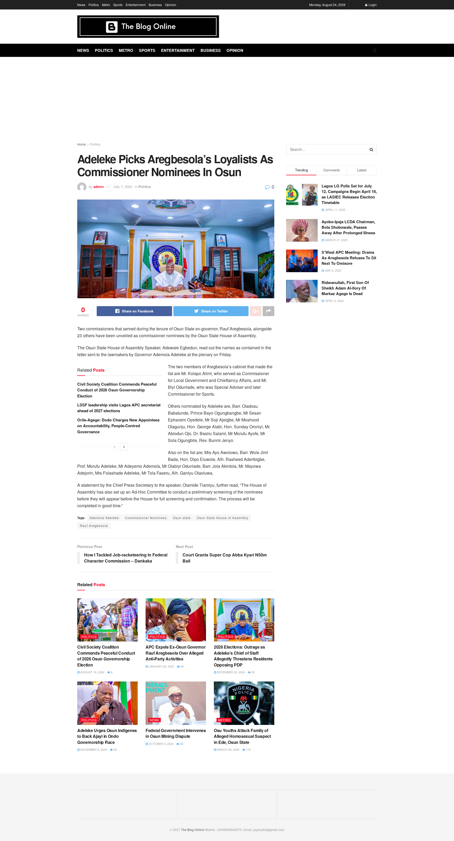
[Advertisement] (227, 96)
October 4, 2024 (160, 744)
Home (81, 144)
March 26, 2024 (227, 749)
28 (115, 749)
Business (155, 4)
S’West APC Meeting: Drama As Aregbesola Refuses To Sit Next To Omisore (349, 257)
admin (99, 186)
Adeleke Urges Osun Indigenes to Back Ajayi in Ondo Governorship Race (107, 736)
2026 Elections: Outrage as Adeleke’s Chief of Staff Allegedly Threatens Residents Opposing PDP (243, 656)
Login (372, 4)
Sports (117, 4)
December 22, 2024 (230, 672)
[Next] (124, 446)
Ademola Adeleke (104, 517)
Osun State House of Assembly (222, 517)
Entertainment (136, 4)
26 (181, 744)
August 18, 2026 (92, 672)
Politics (94, 4)
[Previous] (114, 446)
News (81, 4)
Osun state (182, 517)
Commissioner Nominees (146, 517)
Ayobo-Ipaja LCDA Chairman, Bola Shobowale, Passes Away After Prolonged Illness (348, 227)
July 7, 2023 (122, 186)
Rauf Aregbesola (94, 525)
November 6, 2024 (93, 749)
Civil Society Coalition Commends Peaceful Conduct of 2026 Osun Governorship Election (117, 390)
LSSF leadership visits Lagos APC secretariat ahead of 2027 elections (119, 408)
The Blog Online (192, 829)
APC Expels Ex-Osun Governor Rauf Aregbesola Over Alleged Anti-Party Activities (175, 653)
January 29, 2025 (161, 666)
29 (253, 672)
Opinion (170, 4)
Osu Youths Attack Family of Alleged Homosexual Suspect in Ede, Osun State (242, 736)
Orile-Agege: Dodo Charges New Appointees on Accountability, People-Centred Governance (118, 426)
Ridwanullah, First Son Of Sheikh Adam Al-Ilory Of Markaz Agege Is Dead (345, 288)
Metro (106, 4)
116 (248, 749)
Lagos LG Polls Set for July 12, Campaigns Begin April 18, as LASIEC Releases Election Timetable (349, 194)
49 (182, 666)
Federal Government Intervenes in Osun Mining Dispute (176, 733)
